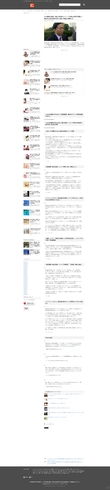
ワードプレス (46, 471)
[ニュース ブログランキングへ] (32, 303)
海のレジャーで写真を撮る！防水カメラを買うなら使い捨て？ (35, 211)
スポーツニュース (76, 469)
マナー (37, 471)
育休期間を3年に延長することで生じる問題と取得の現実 (62, 78)
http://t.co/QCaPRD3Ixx (70, 346)
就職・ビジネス (43, 10)
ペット (34, 471)
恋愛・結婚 (50, 10)
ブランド (81, 470)
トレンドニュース (72, 470)
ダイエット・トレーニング (37, 470)
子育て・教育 (37, 10)
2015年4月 (25, 288)
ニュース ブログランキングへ (28, 305)
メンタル (41, 471)
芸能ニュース (50, 473)
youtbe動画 (52, 469)
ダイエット (61, 10)
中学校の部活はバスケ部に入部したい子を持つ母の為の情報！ (35, 202)
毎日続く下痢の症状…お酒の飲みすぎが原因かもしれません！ (59, 407)
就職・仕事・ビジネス (48, 472)
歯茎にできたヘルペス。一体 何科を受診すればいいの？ (58, 398)
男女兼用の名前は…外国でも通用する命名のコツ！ (61, 85)
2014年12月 (25, 294)
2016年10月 (25, 266)
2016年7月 (25, 271)
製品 (55, 473)
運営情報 (26, 477)
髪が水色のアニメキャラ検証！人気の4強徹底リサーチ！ (35, 99)
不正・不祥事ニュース (53, 471)
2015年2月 (25, 291)
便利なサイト (74, 471)
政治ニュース (60, 472)
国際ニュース (35, 472)
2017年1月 (25, 261)
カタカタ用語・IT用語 (68, 469)
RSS (31, 477)
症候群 (81, 472)
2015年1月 (25, 292)
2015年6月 (25, 285)
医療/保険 (82, 471)
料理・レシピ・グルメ (67, 472)
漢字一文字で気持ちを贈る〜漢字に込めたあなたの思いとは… (35, 155)
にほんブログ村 (26, 309)
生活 (75, 472)
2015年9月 (25, 280)
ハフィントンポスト (50, 232)
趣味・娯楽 (58, 473)
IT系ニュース (46, 469)
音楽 (68, 473)
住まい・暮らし (30, 10)
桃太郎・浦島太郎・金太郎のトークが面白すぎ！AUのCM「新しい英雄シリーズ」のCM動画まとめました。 (35, 245)
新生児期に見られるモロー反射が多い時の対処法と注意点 (35, 164)
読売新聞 (49, 192)
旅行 (72, 472)
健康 (78, 471)
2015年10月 (25, 278)
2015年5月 (25, 286)
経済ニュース (40, 473)
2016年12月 (25, 263)
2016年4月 (25, 275)
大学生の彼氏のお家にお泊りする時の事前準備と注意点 (35, 109)
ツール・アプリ (45, 470)
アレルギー (57, 469)
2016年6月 (25, 272)
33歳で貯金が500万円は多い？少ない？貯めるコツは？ (35, 230)
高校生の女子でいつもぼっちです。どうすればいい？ (57, 417)
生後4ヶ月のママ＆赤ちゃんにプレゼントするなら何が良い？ (35, 183)
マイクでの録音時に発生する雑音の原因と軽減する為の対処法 (63, 71)
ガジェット (61, 469)
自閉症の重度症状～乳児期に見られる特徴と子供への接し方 (62, 92)
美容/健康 (45, 473)
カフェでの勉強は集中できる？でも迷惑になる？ (57, 403)
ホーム (25, 10)
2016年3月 (25, 277)
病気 (78, 472)
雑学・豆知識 (67, 10)
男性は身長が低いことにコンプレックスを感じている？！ (35, 90)
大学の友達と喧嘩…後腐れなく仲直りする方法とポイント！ (35, 137)
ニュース (77, 470)
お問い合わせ (73, 10)
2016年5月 (25, 274)
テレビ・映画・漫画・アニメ (63, 470)
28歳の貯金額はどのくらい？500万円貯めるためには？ (35, 174)
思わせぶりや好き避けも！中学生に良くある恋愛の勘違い (35, 192)
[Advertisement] (64, 59)
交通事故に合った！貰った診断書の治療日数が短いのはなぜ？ (35, 118)
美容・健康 (55, 10)
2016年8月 (25, 269)
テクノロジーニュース (53, 470)
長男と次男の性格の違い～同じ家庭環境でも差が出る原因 (35, 146)
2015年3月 (25, 289)
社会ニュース (35, 473)
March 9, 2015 (59, 349)
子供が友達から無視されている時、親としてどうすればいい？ (35, 220)
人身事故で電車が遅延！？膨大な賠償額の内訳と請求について (35, 127)
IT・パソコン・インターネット (38, 469)
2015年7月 (25, 283)
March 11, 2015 (58, 375)
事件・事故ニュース (61, 471)
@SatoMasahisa (48, 356)
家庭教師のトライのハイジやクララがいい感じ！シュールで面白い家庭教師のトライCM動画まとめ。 (35, 252)
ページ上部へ (108, 487)
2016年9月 (25, 268)
